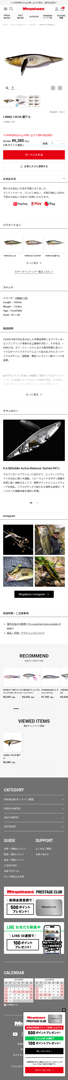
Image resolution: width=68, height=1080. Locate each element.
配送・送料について (14, 854)
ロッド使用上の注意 (14, 876)
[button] (60, 88)
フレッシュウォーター (18, 25)
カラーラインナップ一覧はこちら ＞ (34, 271)
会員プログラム (11, 871)
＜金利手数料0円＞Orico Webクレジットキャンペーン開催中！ (36, 3)
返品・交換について (14, 860)
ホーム (5, 25)
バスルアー (33, 25)
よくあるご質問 (43, 849)
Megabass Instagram (32, 594)
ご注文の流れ (10, 865)
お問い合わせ (42, 854)
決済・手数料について (15, 849)
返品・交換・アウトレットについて (26, 633)
